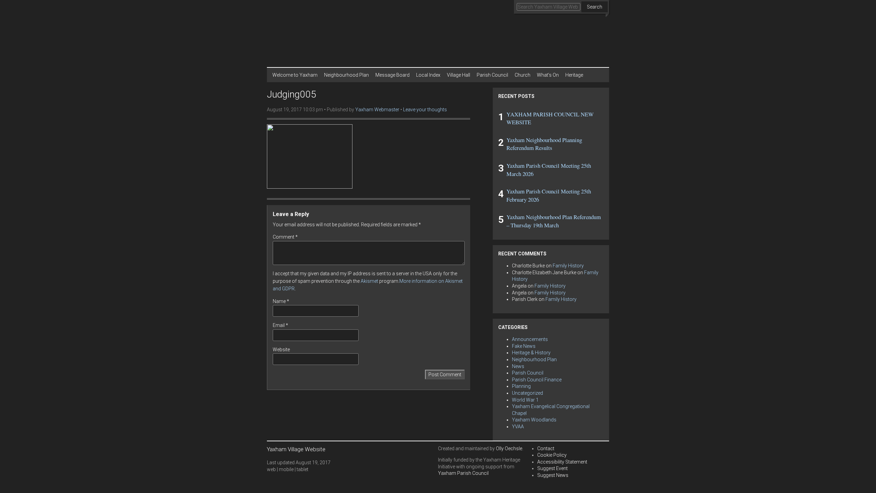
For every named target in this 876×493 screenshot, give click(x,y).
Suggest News (552, 475)
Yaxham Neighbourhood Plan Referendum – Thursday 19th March (553, 221)
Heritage (574, 75)
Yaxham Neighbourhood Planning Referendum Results (544, 144)
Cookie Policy (552, 455)
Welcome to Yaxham (295, 75)
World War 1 (525, 400)
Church (522, 75)
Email (280, 325)
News (518, 366)
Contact (545, 448)
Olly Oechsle (509, 448)
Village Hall (458, 75)
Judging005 (291, 94)
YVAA (518, 426)
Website (281, 349)
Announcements (530, 339)
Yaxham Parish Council (463, 473)
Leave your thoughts (425, 109)
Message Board (392, 75)
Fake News (524, 346)
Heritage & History (531, 352)
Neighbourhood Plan (346, 75)
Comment (285, 237)
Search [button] (594, 7)
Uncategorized (527, 393)
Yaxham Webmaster (377, 109)
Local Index (428, 75)
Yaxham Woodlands (534, 419)
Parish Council (492, 75)
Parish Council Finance (537, 379)
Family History (568, 265)
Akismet (369, 281)
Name (281, 301)
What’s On (548, 75)
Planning (521, 386)
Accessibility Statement (562, 462)
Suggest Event (552, 468)
